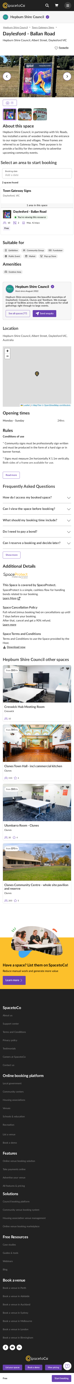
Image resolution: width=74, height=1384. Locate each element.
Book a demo (10, 1143)
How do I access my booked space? (27, 497)
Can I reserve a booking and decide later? (31, 543)
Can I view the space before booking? (29, 509)
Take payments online (14, 1169)
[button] (47, 5)
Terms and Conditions (14, 1032)
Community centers (13, 1092)
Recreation (8, 1125)
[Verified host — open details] (47, 17)
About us (7, 1015)
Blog (5, 1269)
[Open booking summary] (56, 5)
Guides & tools (10, 1253)
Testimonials (9, 1048)
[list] (37, 1040)
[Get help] (67, 1366)
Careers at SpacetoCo (14, 1057)
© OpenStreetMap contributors (56, 405)
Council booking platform (16, 1201)
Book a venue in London (15, 1329)
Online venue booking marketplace (21, 1226)
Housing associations (14, 1100)
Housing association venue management (24, 1218)
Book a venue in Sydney (15, 1313)
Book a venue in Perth (14, 1288)
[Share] (62, 668)
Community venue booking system (21, 1210)
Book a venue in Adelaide (16, 1296)
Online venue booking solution (19, 1161)
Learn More (10, 598)
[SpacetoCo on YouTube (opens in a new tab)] (12, 1347)
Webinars (8, 1261)
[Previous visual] (7, 76)
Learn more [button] (9, 624)
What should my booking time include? (30, 520)
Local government (12, 1083)
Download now (16, 647)
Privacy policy (10, 1040)
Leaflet (26, 405)
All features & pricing (14, 1186)
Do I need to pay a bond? (20, 531)
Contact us (8, 1065)
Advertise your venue (14, 1178)
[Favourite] (67, 668)
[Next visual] (67, 76)
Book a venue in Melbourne (17, 1321)
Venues (6, 1108)
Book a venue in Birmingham (18, 1338)
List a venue (9, 1134)
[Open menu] (67, 5)
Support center (11, 1024)
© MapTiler (36, 405)
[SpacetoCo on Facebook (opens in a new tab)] (5, 1347)
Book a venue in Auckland (16, 1304)
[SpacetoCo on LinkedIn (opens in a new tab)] (19, 1347)
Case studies (9, 1245)
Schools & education (14, 1116)
